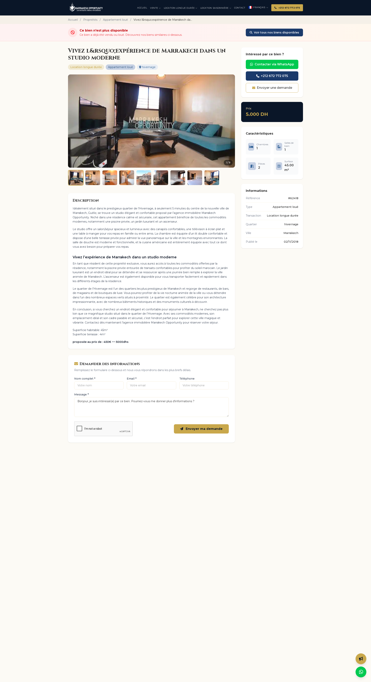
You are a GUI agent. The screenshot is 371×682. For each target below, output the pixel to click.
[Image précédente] (73, 121)
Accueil (142, 7)
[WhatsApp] (361, 672)
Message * (81, 394)
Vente (154, 8)
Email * (131, 378)
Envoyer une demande (274, 88)
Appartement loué (115, 19)
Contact (239, 7)
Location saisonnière (214, 8)
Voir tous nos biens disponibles (276, 32)
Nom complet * (84, 378)
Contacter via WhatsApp (274, 64)
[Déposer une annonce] (361, 658)
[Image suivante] (229, 121)
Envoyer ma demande (204, 429)
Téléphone (187, 378)
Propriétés (90, 19)
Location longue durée (179, 8)
